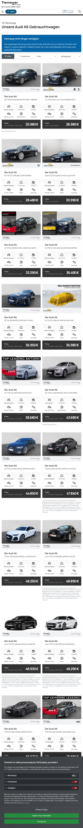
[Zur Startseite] (3, 11)
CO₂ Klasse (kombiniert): (69, 500)
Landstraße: (58, 503)
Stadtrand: (45, 503)
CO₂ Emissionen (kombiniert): (49, 500)
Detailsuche (26, 56)
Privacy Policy (41, 810)
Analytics (11, 788)
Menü (12, 11)
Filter (9, 56)
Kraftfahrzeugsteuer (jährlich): (50, 505)
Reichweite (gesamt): (7, 131)
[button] (46, 56)
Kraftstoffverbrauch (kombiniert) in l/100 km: (53, 502)
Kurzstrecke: (71, 502)
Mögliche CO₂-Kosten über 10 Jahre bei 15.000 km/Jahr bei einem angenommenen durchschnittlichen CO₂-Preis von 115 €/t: (61, 509)
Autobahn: (70, 503)
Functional (12, 782)
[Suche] (79, 11)
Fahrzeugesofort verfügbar (68, 11)
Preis (13, 124)
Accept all (41, 821)
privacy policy (25, 803)
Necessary (12, 775)
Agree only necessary (41, 816)
